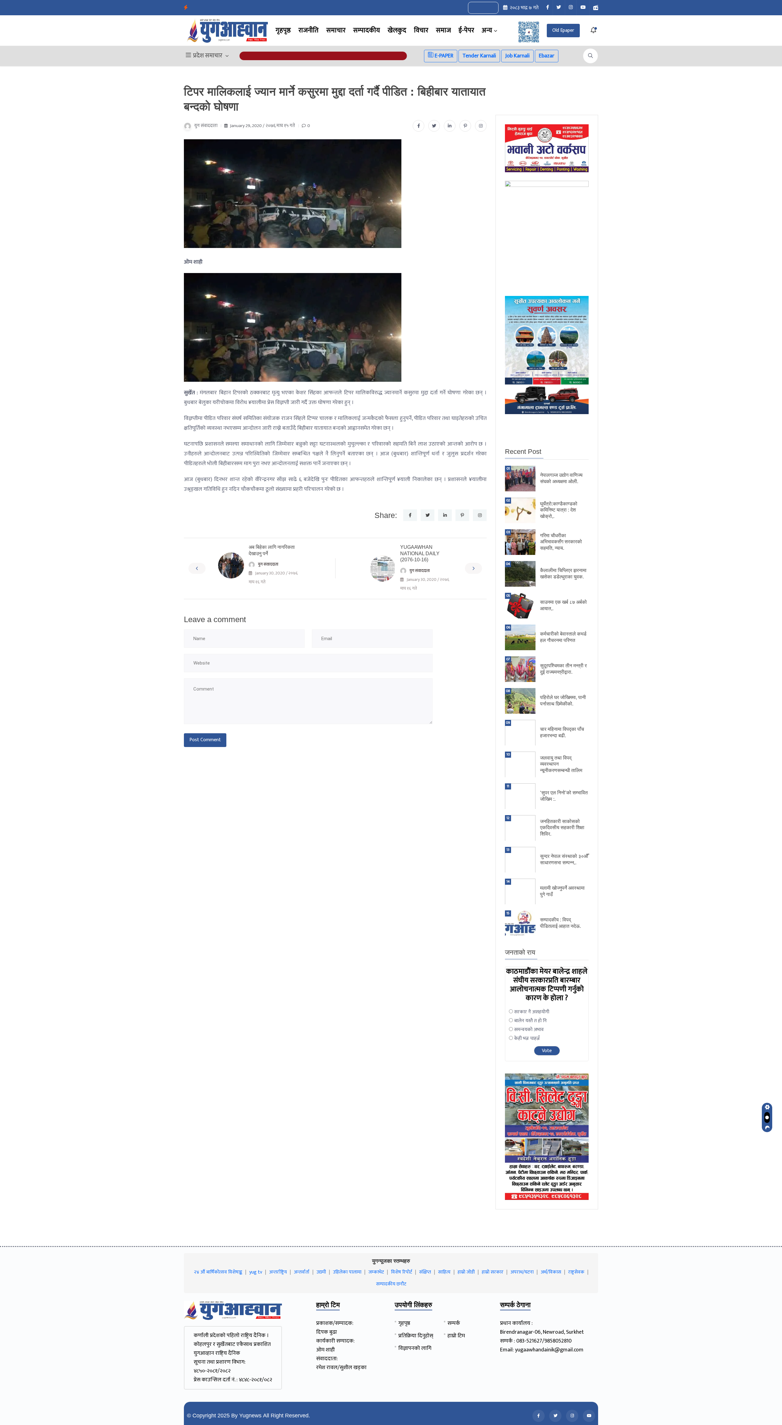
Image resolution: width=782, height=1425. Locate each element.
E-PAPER (443, 55)
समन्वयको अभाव (529, 1030)
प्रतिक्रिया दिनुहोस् (415, 1335)
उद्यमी (321, 1272)
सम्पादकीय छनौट (391, 1284)
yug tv (255, 1272)
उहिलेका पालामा (347, 1272)
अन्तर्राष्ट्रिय (278, 1272)
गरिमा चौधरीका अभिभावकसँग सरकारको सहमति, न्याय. (561, 542)
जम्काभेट (376, 1272)
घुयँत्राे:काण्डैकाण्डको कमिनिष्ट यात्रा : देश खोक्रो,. (558, 510)
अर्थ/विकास (551, 1272)
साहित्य (444, 1272)
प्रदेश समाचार (208, 56)
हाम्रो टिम (456, 1335)
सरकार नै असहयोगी (531, 1012)
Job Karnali (517, 55)
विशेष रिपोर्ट (401, 1272)
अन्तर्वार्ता (301, 1272)
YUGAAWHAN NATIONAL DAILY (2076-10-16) (420, 554)
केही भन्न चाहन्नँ (527, 1038)
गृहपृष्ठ (283, 30)
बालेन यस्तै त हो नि (530, 1021)
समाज (443, 30)
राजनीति (308, 30)
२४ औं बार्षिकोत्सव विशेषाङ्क (218, 1272)
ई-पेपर (466, 30)
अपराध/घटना (522, 1272)
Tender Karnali (479, 55)
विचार (421, 30)
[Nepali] (490, 7)
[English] (477, 7)
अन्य (487, 30)
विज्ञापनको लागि (414, 1348)
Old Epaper (563, 30)
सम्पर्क (454, 1323)
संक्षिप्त (425, 1272)
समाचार (335, 30)
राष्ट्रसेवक (576, 1272)
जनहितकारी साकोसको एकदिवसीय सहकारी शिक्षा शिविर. (562, 828)
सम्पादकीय (366, 30)
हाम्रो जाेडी (466, 1272)
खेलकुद (397, 30)
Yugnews (250, 1415)
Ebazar (546, 55)
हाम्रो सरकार (492, 1272)
